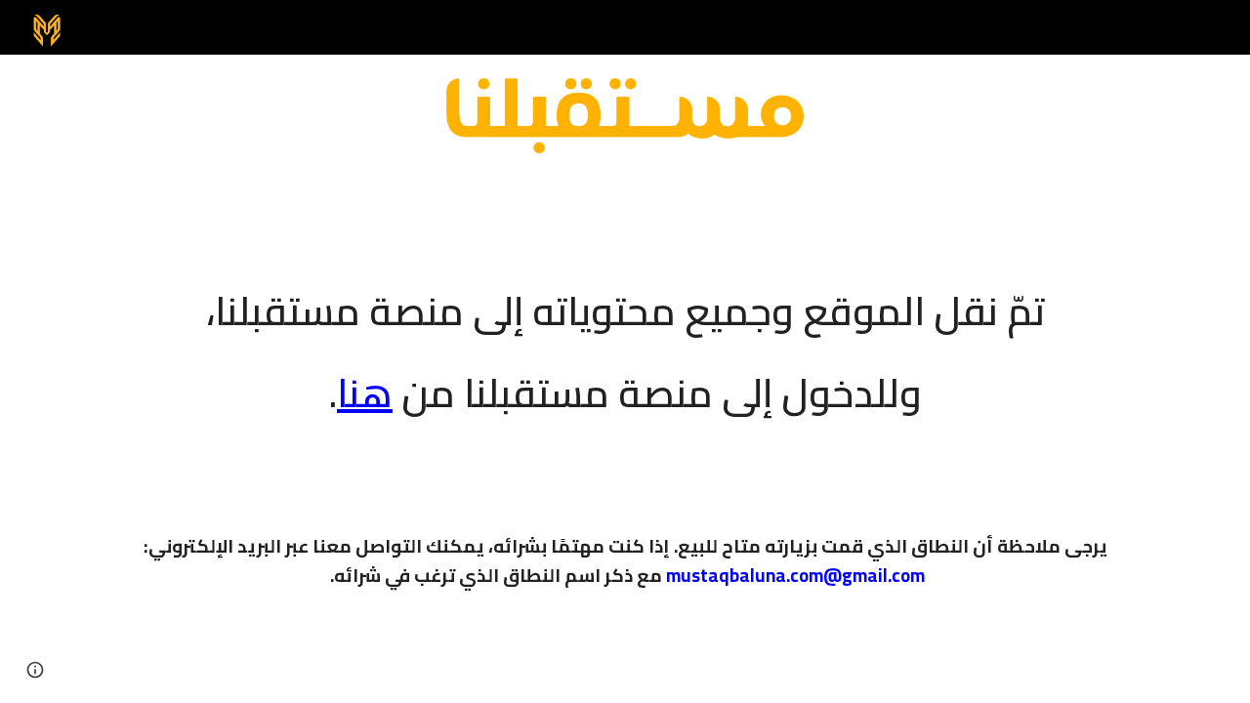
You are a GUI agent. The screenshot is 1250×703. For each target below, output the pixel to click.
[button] (35, 669)
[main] (625, 338)
